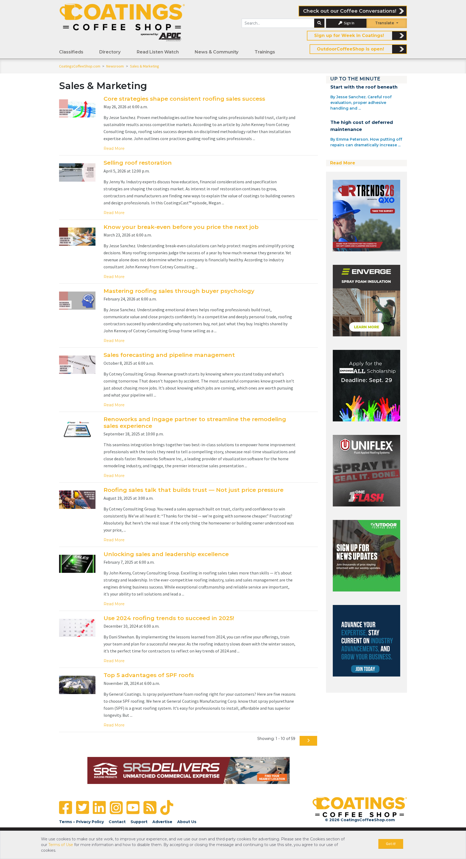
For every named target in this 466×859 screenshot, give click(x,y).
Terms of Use (60, 844)
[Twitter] (82, 807)
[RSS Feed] (149, 807)
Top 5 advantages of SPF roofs (149, 675)
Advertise (162, 821)
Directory (110, 52)
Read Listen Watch (158, 52)
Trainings (265, 52)
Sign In (348, 23)
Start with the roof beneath (364, 87)
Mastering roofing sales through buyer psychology (179, 291)
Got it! (391, 843)
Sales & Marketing (144, 66)
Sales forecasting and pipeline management (169, 354)
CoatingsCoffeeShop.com (79, 66)
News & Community (216, 52)
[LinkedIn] (99, 807)
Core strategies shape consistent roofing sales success (184, 98)
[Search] (319, 23)
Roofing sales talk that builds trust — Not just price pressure (193, 489)
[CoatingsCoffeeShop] (122, 22)
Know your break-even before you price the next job (181, 227)
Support (139, 821)
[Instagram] (116, 807)
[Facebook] (65, 807)
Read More (114, 148)
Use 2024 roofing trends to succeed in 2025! (169, 618)
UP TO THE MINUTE (355, 79)
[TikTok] (166, 807)
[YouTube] (132, 807)
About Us (186, 821)
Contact (117, 821)
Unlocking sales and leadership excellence (166, 554)
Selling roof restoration (138, 162)
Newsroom (115, 66)
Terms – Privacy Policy (81, 821)
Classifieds (71, 52)
